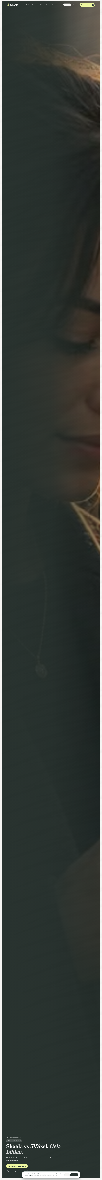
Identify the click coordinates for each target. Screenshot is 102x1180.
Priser (41, 4)
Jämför (11, 1137)
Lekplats (27, 4)
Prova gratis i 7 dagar (86, 4)
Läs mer (54, 1175)
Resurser (58, 4)
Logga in (75, 4)
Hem (21, 4)
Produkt (34, 4)
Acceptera (74, 1175)
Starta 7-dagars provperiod (16, 1166)
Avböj (67, 1175)
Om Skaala (48, 4)
